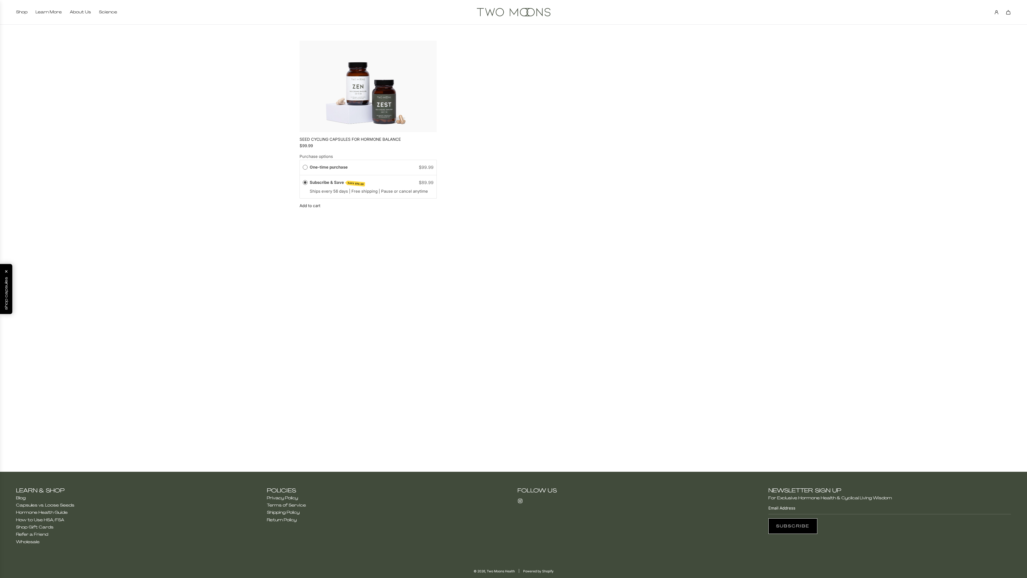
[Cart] (1008, 12)
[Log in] (996, 12)
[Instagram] (520, 501)
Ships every (321, 190)
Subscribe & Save (337, 183)
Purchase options (316, 156)
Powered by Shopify (538, 571)
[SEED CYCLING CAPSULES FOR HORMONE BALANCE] (368, 86)
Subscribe (793, 526)
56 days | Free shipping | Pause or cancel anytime (380, 190)
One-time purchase (329, 167)
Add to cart (310, 205)
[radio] (305, 167)
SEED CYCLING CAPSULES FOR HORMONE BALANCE (350, 139)
